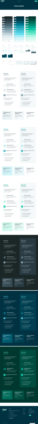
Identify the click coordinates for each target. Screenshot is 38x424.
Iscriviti (30, 415)
